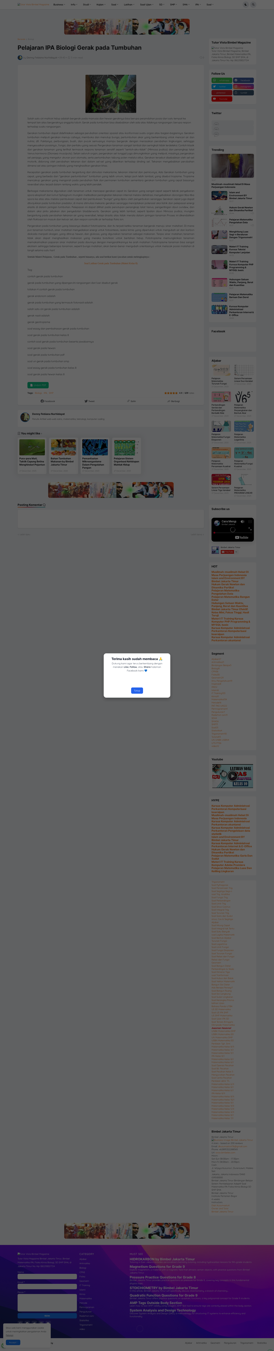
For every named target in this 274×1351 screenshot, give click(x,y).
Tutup (137, 690)
